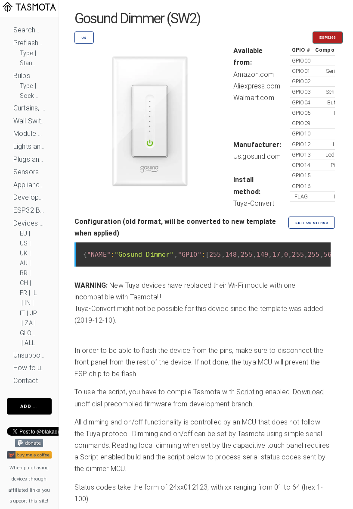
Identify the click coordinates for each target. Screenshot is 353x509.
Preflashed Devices (29, 43)
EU (23, 233)
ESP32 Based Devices (29, 210)
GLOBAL (29, 333)
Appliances (29, 185)
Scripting (249, 392)
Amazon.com (253, 74)
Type (26, 53)
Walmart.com (253, 98)
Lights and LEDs (29, 146)
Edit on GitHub (311, 223)
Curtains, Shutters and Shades (29, 108)
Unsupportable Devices (29, 355)
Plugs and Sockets (29, 159)
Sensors (26, 172)
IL (34, 293)
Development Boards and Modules (29, 197)
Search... (26, 30)
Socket (29, 96)
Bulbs (21, 76)
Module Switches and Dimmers (29, 133)
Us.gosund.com (257, 156)
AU (24, 263)
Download (308, 392)
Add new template (36, 406)
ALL (29, 343)
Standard (29, 63)
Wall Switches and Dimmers (29, 121)
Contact (25, 381)
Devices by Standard (29, 223)
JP (33, 313)
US (24, 243)
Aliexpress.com (256, 86)
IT (22, 313)
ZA (28, 323)
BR (24, 273)
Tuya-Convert (253, 203)
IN (27, 303)
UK (24, 253)
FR (23, 293)
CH (24, 283)
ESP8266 (327, 38)
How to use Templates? (29, 368)
